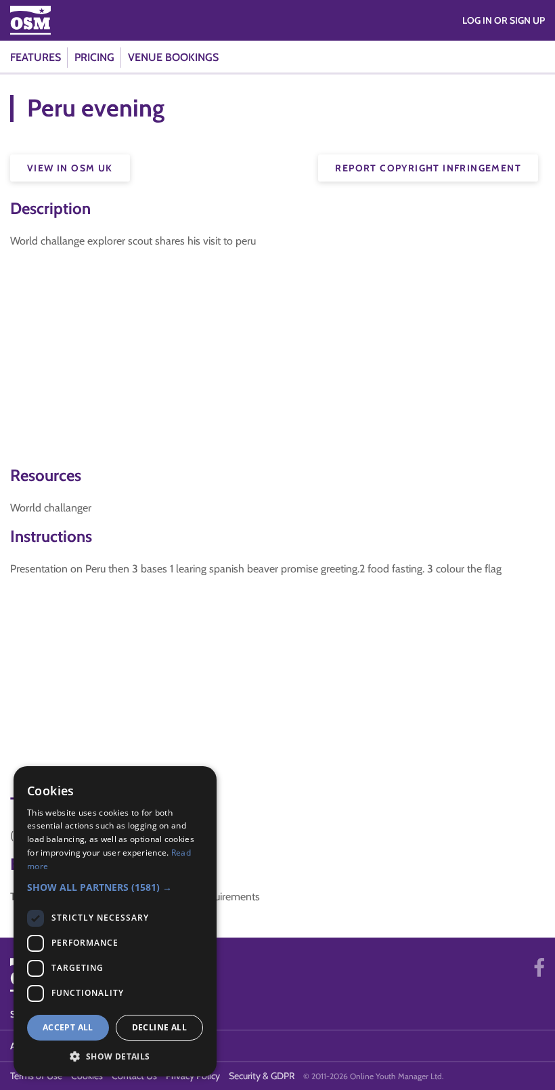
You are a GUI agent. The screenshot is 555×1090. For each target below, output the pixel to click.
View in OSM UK (70, 168)
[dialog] (115, 921)
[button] (115, 887)
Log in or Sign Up (503, 20)
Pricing (94, 57)
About (26, 1046)
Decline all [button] (159, 1027)
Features (35, 57)
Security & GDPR (261, 1076)
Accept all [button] (68, 1027)
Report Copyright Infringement (428, 168)
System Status (45, 1014)
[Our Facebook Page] (539, 967)
